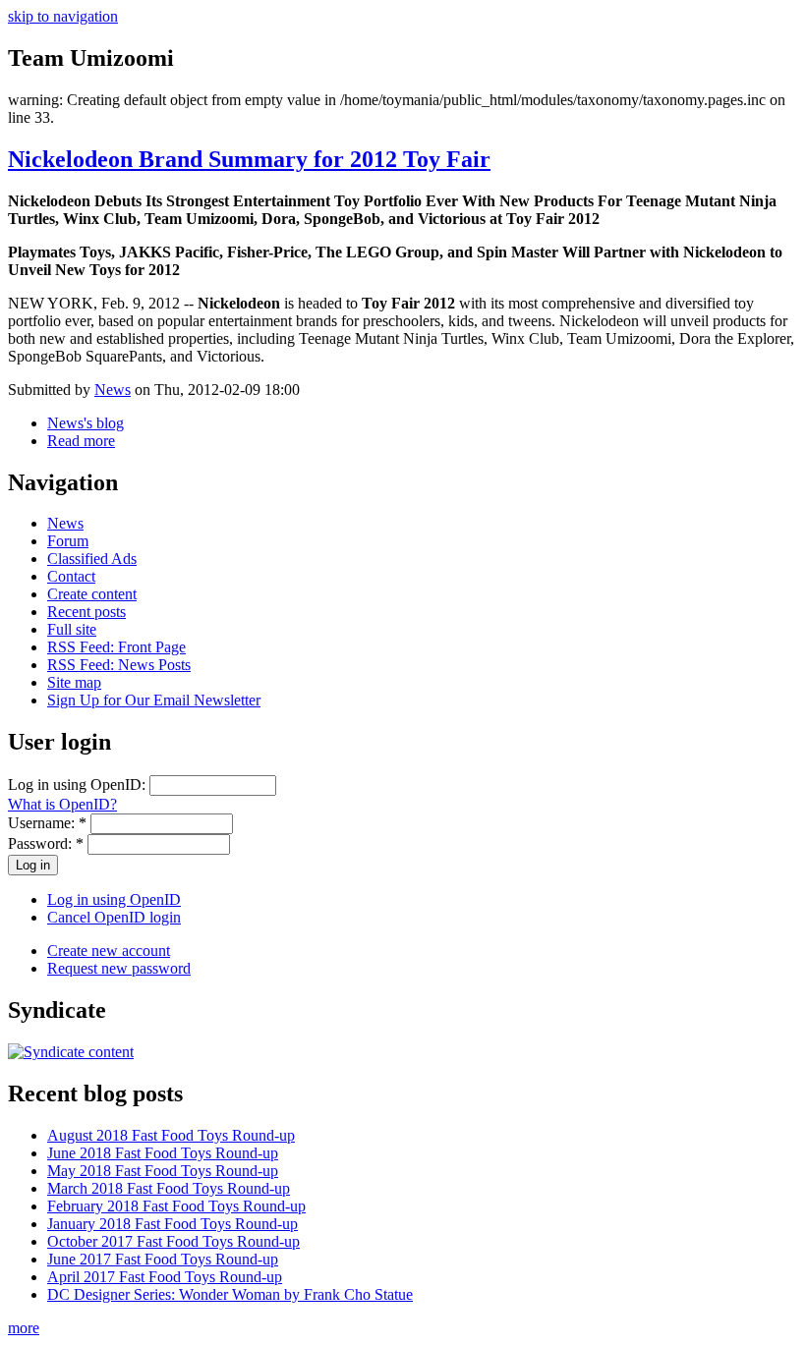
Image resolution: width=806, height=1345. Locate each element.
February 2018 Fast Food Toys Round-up (176, 1206)
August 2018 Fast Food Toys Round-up (171, 1135)
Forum (67, 540)
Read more (81, 440)
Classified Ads (92, 558)
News (112, 389)
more (23, 1327)
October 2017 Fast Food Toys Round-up (173, 1241)
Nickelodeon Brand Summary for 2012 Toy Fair (249, 159)
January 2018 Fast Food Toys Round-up (172, 1223)
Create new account (108, 950)
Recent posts (86, 611)
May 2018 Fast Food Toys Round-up (162, 1170)
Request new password (119, 968)
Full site (71, 629)
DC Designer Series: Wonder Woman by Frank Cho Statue (230, 1294)
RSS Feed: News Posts (119, 664)
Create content (92, 594)
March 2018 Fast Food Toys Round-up (168, 1188)
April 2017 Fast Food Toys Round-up (164, 1276)
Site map (74, 682)
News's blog (85, 423)
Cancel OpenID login (114, 917)
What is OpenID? (62, 804)
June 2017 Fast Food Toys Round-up (162, 1259)
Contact (71, 576)
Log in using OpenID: (78, 784)
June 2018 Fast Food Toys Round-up (162, 1153)
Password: (46, 843)
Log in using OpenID (114, 899)
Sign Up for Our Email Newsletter (153, 700)
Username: (47, 822)
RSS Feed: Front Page (116, 647)
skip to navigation (63, 16)
